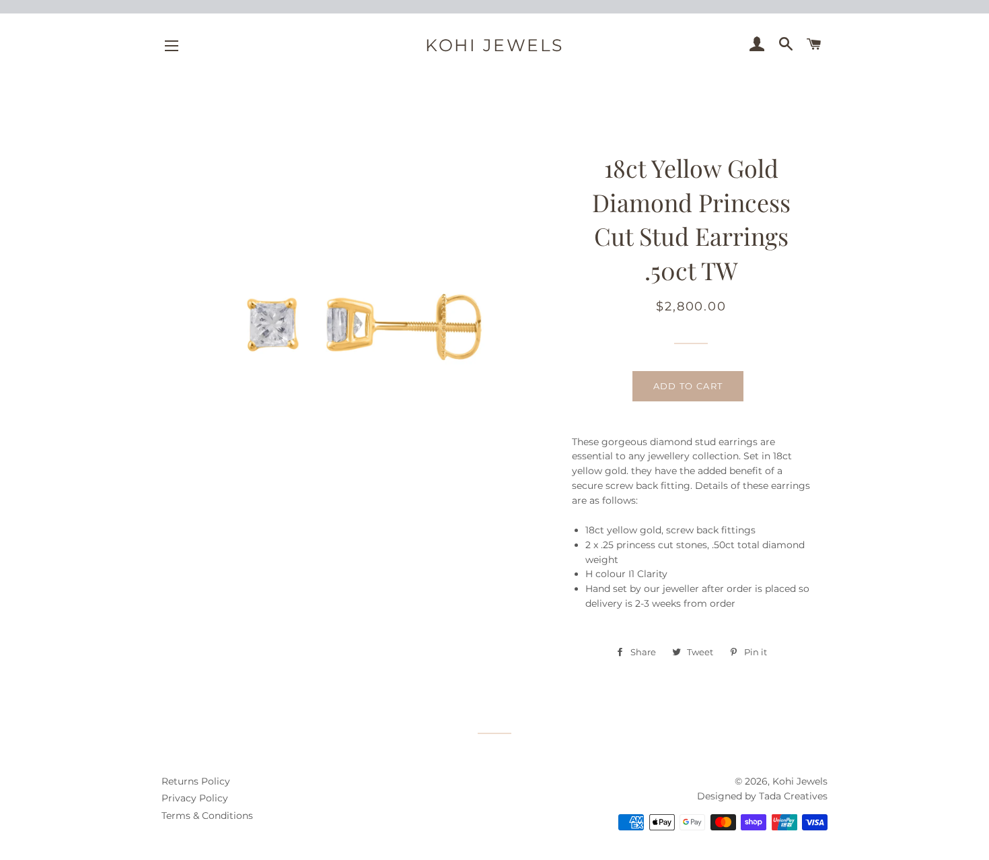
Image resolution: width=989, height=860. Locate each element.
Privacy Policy (194, 798)
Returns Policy (195, 781)
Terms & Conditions (207, 815)
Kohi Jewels (494, 45)
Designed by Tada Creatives (762, 796)
